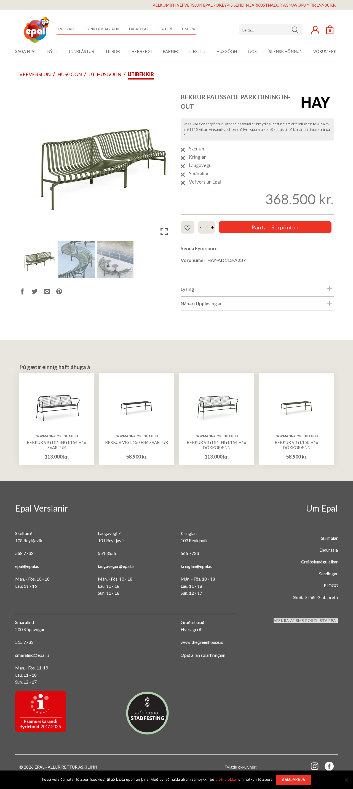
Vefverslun (35, 74)
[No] (346, 781)
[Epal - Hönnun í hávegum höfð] (35, 29)
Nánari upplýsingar (201, 303)
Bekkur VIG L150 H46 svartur (136, 442)
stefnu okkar (226, 779)
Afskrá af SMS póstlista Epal (306, 620)
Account (315, 30)
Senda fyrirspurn (199, 248)
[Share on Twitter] (38, 292)
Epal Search (271, 29)
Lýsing (187, 289)
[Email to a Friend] (50, 292)
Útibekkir (141, 74)
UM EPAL (189, 29)
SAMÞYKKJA (293, 780)
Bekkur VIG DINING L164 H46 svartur (56, 445)
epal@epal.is (274, 129)
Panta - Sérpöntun (275, 227)
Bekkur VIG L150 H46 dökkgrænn (296, 445)
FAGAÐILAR (139, 29)
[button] (164, 164)
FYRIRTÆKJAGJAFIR (102, 29)
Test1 (297, 29)
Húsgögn (69, 74)
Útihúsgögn (105, 74)
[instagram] (311, 766)
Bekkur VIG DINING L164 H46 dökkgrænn (216, 445)
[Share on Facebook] (25, 292)
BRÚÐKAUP (66, 29)
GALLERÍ (165, 29)
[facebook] (326, 767)
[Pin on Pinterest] (62, 292)
